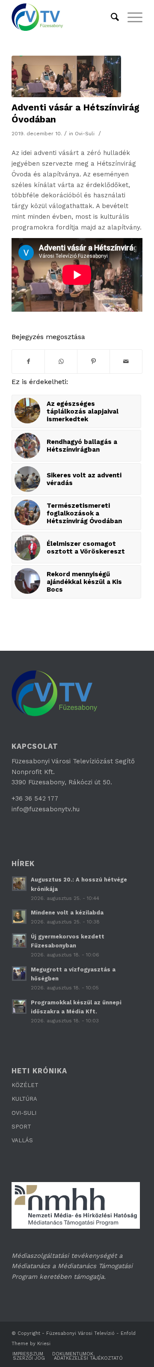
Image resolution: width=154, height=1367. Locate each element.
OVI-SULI (24, 1113)
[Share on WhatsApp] (61, 361)
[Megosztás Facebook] (28, 361)
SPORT (21, 1126)
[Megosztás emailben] (126, 361)
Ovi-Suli (85, 134)
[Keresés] (110, 17)
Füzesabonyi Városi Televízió (80, 1333)
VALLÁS (22, 1140)
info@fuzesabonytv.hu (46, 809)
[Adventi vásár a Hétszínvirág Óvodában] (66, 76)
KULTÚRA (24, 1099)
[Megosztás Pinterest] (93, 361)
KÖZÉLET (25, 1085)
